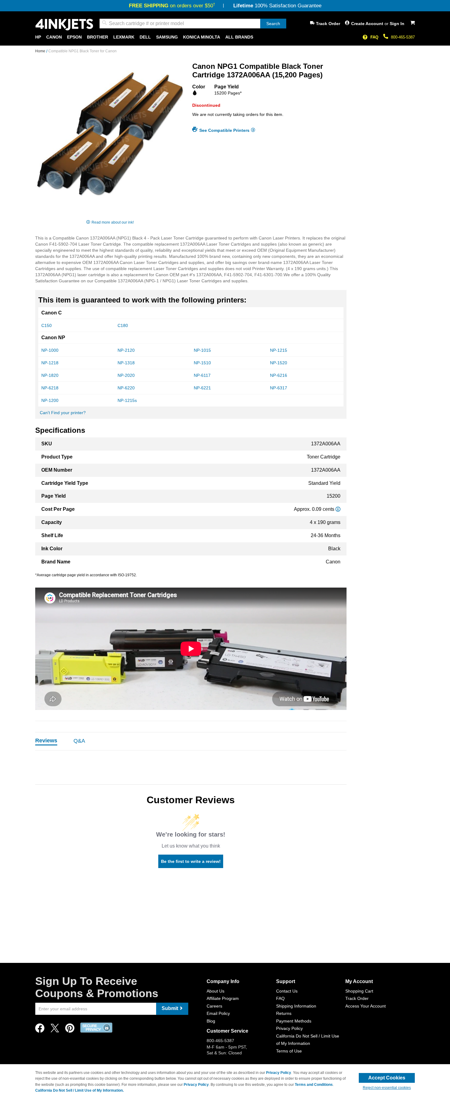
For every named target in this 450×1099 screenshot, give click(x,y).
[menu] (225, 37)
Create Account (367, 23)
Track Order (328, 23)
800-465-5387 (403, 37)
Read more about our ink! (113, 222)
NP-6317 (278, 387)
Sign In (397, 23)
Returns (283, 1013)
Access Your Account (365, 1006)
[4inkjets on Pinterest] (69, 1029)
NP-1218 (49, 362)
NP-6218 (49, 387)
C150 (46, 325)
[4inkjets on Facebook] (39, 1029)
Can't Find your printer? (63, 412)
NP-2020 (126, 375)
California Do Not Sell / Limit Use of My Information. (79, 1090)
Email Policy (218, 1013)
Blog (211, 1021)
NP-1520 (278, 362)
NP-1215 (278, 350)
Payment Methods (293, 1021)
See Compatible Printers (224, 130)
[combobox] (192, 23)
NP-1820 (49, 375)
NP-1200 (49, 400)
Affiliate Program (223, 998)
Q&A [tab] (79, 741)
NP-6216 (278, 375)
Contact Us (287, 991)
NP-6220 (126, 387)
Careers (214, 1006)
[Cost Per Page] (338, 509)
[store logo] (64, 25)
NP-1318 (126, 362)
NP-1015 (202, 350)
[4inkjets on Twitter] (54, 1029)
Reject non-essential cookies (387, 1088)
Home (40, 51)
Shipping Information (296, 1006)
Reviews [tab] (46, 740)
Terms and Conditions (314, 1084)
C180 (123, 325)
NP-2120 (126, 350)
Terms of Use (289, 1051)
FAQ (374, 37)
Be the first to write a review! (191, 861)
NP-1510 (202, 362)
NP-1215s (127, 400)
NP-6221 (202, 387)
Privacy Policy (289, 1028)
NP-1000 (49, 350)
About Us (215, 991)
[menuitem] (38, 37)
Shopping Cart (359, 991)
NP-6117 (202, 375)
